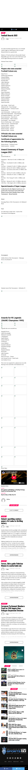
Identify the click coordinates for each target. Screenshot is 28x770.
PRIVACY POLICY (16, 761)
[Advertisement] (14, 14)
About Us (10, 761)
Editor (7, 39)
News (6, 761)
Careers (21, 761)
